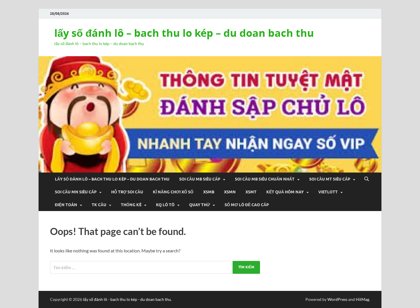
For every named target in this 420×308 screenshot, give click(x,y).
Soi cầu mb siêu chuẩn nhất (265, 179)
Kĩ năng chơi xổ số (173, 192)
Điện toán (66, 204)
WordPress (337, 299)
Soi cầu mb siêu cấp (199, 179)
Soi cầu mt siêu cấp (329, 179)
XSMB (208, 192)
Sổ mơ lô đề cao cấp (247, 204)
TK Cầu (99, 204)
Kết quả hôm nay (285, 192)
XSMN (230, 192)
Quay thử (199, 204)
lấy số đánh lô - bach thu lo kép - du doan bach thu (127, 299)
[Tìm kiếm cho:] (155, 267)
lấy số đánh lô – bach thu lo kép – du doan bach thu (184, 33)
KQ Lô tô (165, 204)
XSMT (251, 192)
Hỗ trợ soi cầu (127, 192)
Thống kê (131, 204)
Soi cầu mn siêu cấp (76, 192)
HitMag (362, 299)
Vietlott (328, 192)
